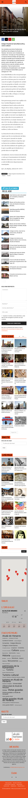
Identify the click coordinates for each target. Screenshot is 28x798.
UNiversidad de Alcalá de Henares (12, 686)
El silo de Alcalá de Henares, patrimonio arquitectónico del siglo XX (18, 261)
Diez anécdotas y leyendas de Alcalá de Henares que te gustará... (20, 484)
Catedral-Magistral (18, 640)
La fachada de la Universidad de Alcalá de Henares (7, 484)
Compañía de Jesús (6, 647)
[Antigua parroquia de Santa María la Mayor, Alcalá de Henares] (5, 254)
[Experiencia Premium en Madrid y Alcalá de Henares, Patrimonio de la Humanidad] (7, 373)
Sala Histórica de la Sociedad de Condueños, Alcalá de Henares (18, 196)
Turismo (9, 175)
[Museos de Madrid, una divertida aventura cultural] (21, 405)
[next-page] (5, 281)
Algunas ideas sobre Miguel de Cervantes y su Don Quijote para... (20, 469)
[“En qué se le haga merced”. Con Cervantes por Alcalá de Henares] (7, 358)
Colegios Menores (15, 643)
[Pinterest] (9, 39)
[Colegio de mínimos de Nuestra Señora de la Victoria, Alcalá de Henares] (5, 240)
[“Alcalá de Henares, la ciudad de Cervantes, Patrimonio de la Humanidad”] (7, 462)
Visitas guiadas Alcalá (7, 696)
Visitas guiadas (15, 690)
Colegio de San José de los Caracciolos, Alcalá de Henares (17, 232)
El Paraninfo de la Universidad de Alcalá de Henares (7, 541)
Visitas (4, 690)
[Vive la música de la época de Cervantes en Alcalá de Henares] (21, 358)
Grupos (18, 653)
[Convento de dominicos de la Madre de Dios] (5, 275)
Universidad (17, 683)
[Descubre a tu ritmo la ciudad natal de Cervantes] (21, 343)
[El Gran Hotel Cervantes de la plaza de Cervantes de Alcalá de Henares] (5, 247)
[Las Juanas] (21, 534)
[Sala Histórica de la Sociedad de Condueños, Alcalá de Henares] (5, 196)
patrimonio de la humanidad (10, 666)
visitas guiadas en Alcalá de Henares (10, 702)
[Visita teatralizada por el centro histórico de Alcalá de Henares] (7, 420)
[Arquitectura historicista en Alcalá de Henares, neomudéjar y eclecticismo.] (7, 343)
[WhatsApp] (13, 39)
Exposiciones (5, 653)
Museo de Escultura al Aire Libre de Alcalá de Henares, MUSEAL (17, 203)
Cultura (15, 650)
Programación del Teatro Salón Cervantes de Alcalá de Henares (7, 512)
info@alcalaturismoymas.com (17, 767)
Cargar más (13, 432)
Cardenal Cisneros (7, 640)
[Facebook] (2, 39)
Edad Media (22, 650)
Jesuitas (4, 658)
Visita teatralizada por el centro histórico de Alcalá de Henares (7, 427)
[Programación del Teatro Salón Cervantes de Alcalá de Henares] (7, 506)
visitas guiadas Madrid (8, 705)
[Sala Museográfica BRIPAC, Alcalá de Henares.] (5, 211)
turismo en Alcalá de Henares (12, 680)
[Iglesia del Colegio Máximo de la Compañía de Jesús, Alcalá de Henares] (5, 218)
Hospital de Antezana (16, 656)
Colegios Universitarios (10, 645)
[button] (2, 2)
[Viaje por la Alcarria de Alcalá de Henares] (7, 405)
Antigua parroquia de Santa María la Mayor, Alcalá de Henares (17, 254)
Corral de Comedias (6, 650)
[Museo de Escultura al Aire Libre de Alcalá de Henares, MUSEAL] (5, 204)
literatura (15, 658)
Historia (3, 175)
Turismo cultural (10, 675)
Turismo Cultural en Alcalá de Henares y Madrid (13, 677)
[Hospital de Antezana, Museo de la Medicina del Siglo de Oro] (7, 492)
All (19, 336)
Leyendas (9, 658)
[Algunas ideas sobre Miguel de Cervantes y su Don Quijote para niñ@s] (21, 462)
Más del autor (6, 191)
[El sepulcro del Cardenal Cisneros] (21, 521)
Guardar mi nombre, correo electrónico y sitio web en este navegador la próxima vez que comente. (13, 317)
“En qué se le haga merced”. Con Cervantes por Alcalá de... (7, 365)
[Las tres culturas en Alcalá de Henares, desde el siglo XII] (21, 506)
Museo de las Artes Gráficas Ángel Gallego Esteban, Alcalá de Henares (18, 225)
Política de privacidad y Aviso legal (18, 788)
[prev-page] (2, 281)
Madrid (21, 658)
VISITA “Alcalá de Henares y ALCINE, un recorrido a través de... (6, 397)
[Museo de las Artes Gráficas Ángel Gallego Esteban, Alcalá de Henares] (5, 225)
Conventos (21, 648)
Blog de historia (5, 198)
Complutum (14, 648)
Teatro (3, 670)
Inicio (2, 5)
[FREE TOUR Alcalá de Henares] (7, 521)
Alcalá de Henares (11, 636)
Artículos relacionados (10, 188)
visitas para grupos (18, 705)
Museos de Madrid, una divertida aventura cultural (20, 412)
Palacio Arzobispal (6, 663)
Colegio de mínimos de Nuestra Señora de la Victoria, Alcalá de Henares (18, 239)
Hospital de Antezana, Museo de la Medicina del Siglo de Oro (7, 499)
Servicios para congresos (10, 784)
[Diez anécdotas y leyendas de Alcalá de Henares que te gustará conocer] (21, 477)
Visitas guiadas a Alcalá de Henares (11, 693)
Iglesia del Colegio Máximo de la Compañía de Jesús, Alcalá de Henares (17, 218)
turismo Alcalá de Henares (8, 672)
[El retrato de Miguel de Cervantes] (21, 492)
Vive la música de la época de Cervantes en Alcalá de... (20, 365)
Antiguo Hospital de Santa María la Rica (16, 173)
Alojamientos (13, 786)
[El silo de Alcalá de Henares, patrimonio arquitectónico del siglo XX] (5, 261)
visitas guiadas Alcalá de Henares (12, 699)
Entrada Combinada (17, 782)
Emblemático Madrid (19, 425)
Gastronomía (12, 653)
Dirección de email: (6, 440)
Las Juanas (17, 539)
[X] (6, 39)
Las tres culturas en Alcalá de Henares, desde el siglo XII (20, 512)
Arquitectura (5, 638)
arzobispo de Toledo (13, 638)
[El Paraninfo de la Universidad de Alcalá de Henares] (5, 268)
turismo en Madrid (7, 683)
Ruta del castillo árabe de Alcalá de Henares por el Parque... (20, 397)
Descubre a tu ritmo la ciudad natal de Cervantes (20, 350)
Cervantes (5, 643)
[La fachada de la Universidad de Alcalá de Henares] (7, 477)
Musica (20, 661)
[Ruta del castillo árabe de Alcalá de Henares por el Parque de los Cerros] (21, 390)
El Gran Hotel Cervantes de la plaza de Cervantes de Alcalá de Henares (18, 247)
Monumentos (7, 5)
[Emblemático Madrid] (21, 420)
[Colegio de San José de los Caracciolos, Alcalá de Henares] (5, 232)
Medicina (4, 661)
